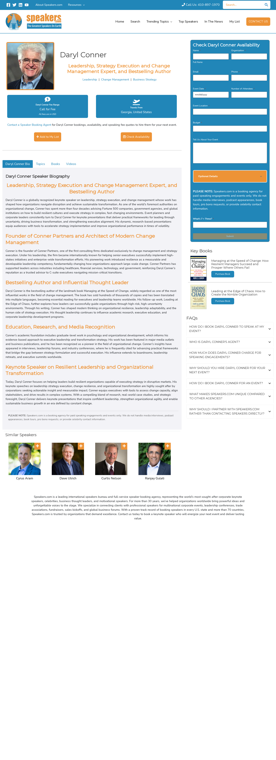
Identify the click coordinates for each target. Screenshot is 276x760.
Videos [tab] (71, 164)
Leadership (90, 79)
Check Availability (138, 137)
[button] (83, 5)
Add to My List (49, 137)
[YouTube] (26, 5)
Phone (235, 71)
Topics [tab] (40, 164)
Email (196, 71)
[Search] (266, 5)
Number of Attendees (243, 88)
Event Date (199, 88)
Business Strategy (145, 79)
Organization (238, 50)
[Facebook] (8, 5)
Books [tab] (55, 164)
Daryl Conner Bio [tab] (17, 164)
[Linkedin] (20, 5)
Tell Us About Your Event (205, 139)
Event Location (201, 105)
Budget (197, 122)
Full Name (198, 62)
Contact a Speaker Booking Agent (29, 125)
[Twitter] (14, 5)
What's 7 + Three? (203, 218)
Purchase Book (222, 274)
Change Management (115, 79)
